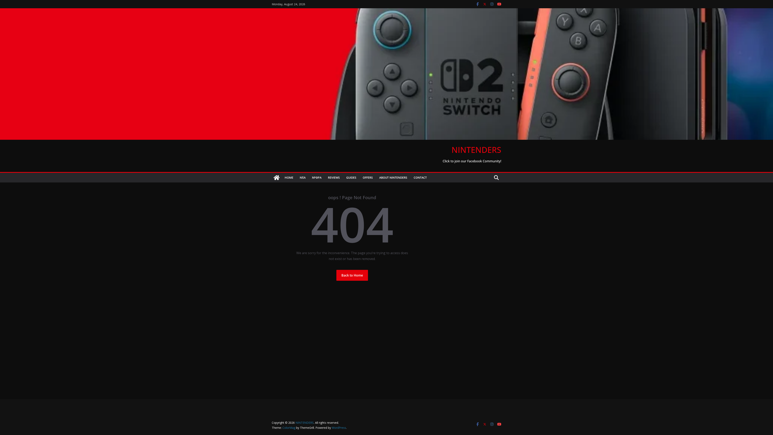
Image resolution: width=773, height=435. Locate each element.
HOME (289, 177)
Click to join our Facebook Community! (472, 161)
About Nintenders (393, 177)
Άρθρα (316, 177)
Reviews (334, 177)
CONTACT (420, 177)
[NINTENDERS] (386, 11)
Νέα (303, 177)
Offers (368, 177)
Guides (351, 177)
